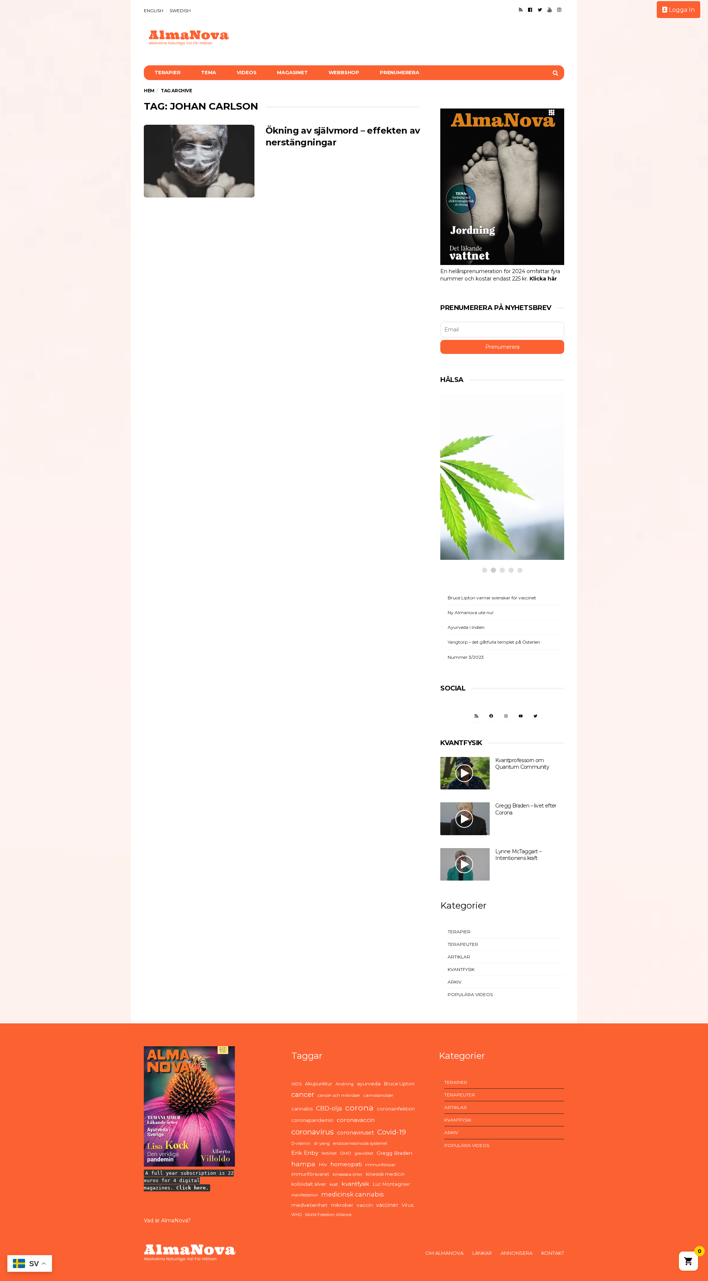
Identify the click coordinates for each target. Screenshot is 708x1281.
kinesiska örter (347, 1174)
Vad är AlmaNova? (167, 1220)
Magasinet (292, 72)
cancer (302, 1094)
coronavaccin (356, 1119)
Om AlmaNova (444, 1253)
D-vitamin (300, 1143)
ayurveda (369, 1084)
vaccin (365, 1205)
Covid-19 (391, 1132)
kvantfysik (355, 1183)
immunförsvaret (310, 1174)
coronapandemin (312, 1120)
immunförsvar (380, 1164)
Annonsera (516, 1253)
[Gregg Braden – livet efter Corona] (465, 818)
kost (334, 1184)
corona (359, 1107)
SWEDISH (180, 10)
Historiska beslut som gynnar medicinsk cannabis (493, 529)
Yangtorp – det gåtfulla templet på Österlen (494, 642)
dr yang (322, 1143)
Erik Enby (304, 1152)
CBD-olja (329, 1108)
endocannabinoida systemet (360, 1143)
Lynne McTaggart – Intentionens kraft (518, 855)
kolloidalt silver (308, 1184)
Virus (407, 1205)
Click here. (192, 1188)
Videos (247, 72)
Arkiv (454, 982)
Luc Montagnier (391, 1184)
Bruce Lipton (399, 1084)
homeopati (346, 1164)
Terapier (167, 72)
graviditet (364, 1153)
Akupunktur (318, 1084)
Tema (208, 72)
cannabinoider (378, 1095)
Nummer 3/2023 (466, 657)
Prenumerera (399, 72)
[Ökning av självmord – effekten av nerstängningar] (199, 161)
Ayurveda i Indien (466, 627)
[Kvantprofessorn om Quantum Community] (465, 773)
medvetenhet (309, 1205)
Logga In (681, 9)
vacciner (387, 1205)
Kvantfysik (461, 969)
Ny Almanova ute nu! (470, 612)
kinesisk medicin (385, 1174)
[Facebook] (530, 10)
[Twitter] (540, 10)
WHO (296, 1214)
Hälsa (467, 505)
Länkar (482, 1253)
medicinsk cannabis (352, 1194)
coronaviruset (355, 1132)
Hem (149, 90)
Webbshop (344, 72)
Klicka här (543, 278)
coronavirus (312, 1131)
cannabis (302, 1109)
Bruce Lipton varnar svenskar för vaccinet (492, 597)
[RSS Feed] (521, 10)
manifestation (304, 1195)
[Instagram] (559, 10)
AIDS (296, 1084)
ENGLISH (153, 10)
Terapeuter (463, 944)
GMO (345, 1153)
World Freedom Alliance (328, 1214)
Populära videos (470, 994)
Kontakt (552, 1253)
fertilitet (329, 1153)
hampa (303, 1164)
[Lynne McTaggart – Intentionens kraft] (465, 864)
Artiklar (459, 957)
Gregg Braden (394, 1153)
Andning (345, 1084)
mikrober (342, 1205)
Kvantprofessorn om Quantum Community (522, 764)
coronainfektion (396, 1109)
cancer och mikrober (338, 1095)
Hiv (323, 1164)
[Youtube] (550, 10)
